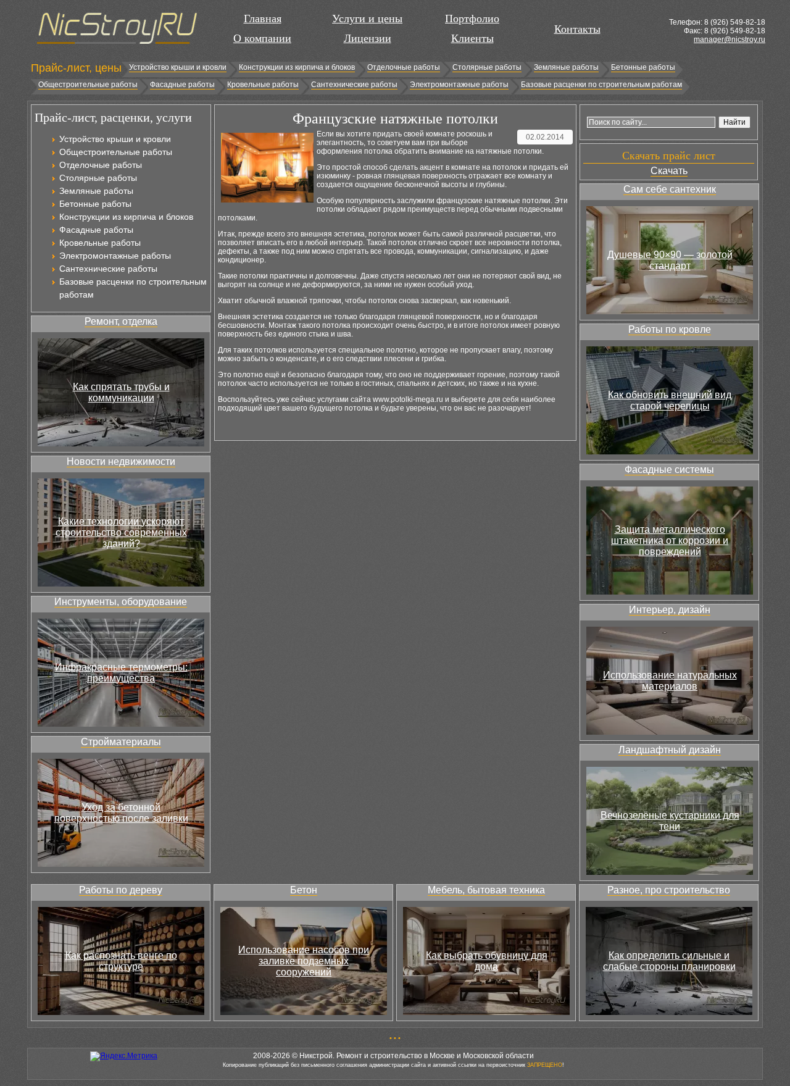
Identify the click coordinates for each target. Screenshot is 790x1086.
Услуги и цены (367, 18)
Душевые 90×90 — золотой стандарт (670, 260)
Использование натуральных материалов (670, 680)
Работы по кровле (669, 329)
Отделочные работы (403, 67)
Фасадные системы (669, 469)
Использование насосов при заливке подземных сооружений (303, 961)
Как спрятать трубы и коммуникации (121, 392)
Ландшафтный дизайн (669, 750)
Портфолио (472, 18)
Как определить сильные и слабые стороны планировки (669, 961)
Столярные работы (487, 67)
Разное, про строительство (668, 890)
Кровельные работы (263, 84)
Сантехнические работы (354, 84)
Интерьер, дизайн (669, 609)
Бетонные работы (643, 67)
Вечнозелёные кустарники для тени (670, 821)
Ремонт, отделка (121, 321)
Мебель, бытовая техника (486, 890)
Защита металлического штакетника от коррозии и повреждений (669, 540)
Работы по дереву (120, 890)
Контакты (577, 29)
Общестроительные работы (88, 84)
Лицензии (367, 38)
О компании (262, 38)
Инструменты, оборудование (120, 601)
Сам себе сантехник (669, 189)
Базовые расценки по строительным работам (601, 84)
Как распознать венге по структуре (121, 961)
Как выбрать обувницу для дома (486, 961)
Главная (262, 18)
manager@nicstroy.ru (729, 39)
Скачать (669, 170)
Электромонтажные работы (459, 84)
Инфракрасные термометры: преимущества (121, 672)
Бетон (303, 890)
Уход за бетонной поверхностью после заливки (121, 813)
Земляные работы (566, 67)
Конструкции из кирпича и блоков (297, 67)
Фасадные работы (182, 84)
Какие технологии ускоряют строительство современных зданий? (121, 532)
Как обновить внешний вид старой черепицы (669, 400)
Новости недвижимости (121, 461)
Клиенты (472, 38)
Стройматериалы (121, 742)
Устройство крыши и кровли (178, 67)
